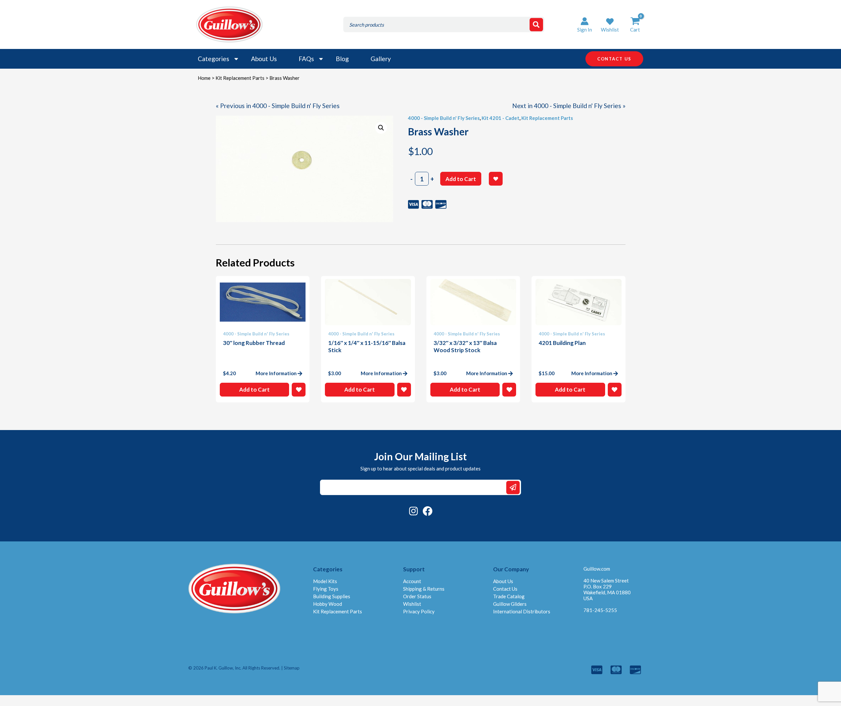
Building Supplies (331, 596)
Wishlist (412, 604)
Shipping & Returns (423, 589)
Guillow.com (596, 569)
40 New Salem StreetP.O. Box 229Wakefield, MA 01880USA (607, 589)
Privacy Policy (419, 611)
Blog (342, 58)
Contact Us (505, 589)
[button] (610, 24)
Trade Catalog (509, 596)
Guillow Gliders (510, 604)
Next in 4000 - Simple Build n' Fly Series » (568, 105)
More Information (276, 373)
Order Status (417, 596)
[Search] (536, 24)
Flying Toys (325, 589)
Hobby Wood (327, 604)
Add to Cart (460, 178)
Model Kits (325, 581)
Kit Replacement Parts (240, 78)
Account (412, 581)
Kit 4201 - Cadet (500, 118)
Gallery (381, 58)
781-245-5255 (600, 610)
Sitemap (292, 668)
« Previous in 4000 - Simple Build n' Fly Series (278, 105)
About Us (264, 58)
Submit (513, 487)
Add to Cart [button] (254, 389)
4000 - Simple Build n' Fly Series (444, 118)
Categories (213, 58)
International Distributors (521, 611)
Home (204, 78)
